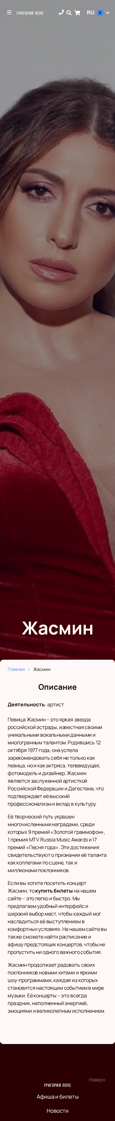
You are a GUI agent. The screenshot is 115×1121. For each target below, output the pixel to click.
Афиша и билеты (58, 1096)
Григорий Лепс (30, 13)
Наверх (97, 1079)
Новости (58, 1110)
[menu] (9, 12)
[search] (69, 13)
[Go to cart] (77, 12)
